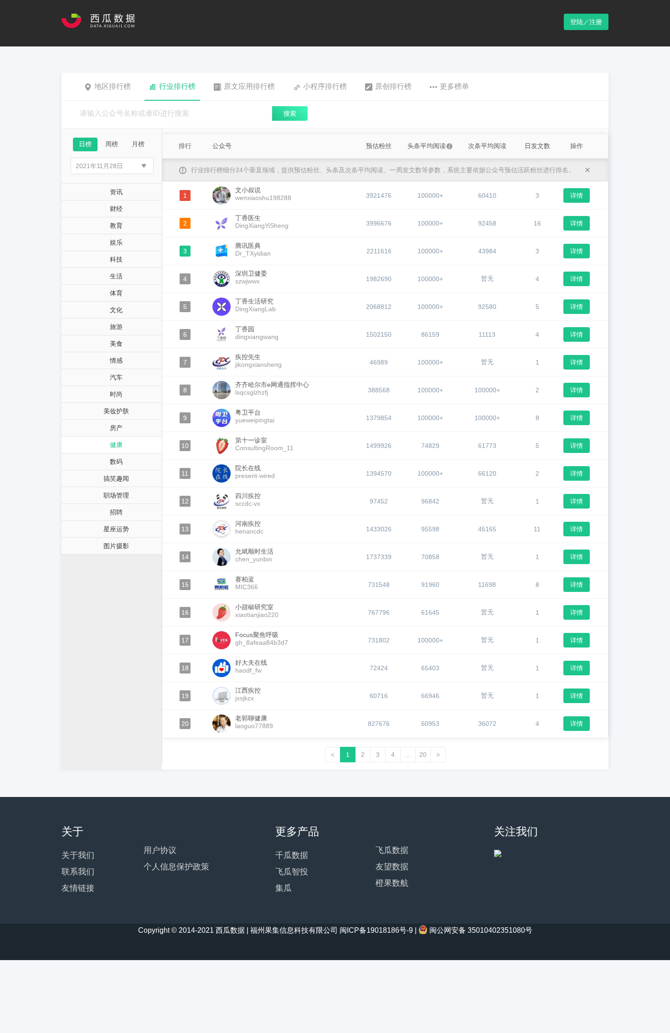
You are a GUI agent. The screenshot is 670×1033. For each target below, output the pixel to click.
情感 (116, 360)
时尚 (116, 394)
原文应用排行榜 (249, 86)
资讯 (116, 191)
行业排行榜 (177, 86)
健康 (116, 444)
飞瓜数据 (392, 850)
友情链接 (78, 888)
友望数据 (392, 866)
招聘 (116, 512)
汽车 (116, 377)
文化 (116, 309)
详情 (576, 195)
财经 (116, 208)
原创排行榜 (393, 86)
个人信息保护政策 (176, 866)
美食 (116, 343)
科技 (116, 259)
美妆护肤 (116, 411)
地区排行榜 (112, 86)
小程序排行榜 (325, 86)
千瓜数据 (291, 855)
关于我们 (78, 855)
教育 (116, 225)
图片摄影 (116, 546)
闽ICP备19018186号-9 (376, 930)
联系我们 (78, 871)
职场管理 (116, 495)
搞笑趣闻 (116, 478)
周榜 (111, 144)
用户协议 (160, 850)
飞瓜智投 (291, 871)
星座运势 (116, 529)
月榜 (138, 144)
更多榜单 (454, 86)
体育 (116, 293)
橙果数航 (392, 883)
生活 (116, 276)
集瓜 (283, 888)
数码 (116, 461)
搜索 (289, 113)
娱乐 (116, 242)
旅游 (116, 326)
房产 (116, 428)
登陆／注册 (586, 22)
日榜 (85, 144)
